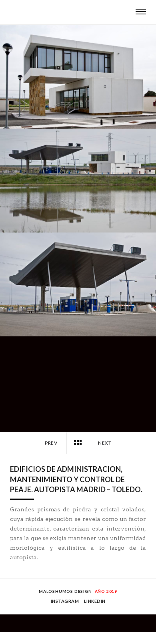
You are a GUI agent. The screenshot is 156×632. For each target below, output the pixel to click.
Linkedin (95, 601)
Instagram (65, 601)
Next (105, 443)
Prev (51, 443)
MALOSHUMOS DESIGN (65, 591)
